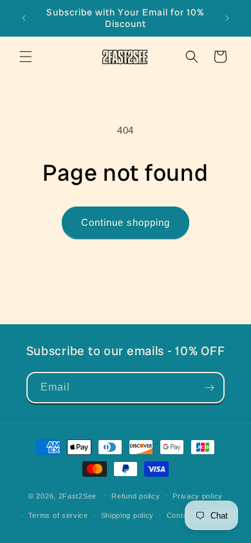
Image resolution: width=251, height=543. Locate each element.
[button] (26, 56)
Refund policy (135, 496)
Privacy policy (197, 496)
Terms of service (58, 515)
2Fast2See (78, 495)
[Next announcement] (227, 18)
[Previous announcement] (24, 18)
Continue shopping (125, 222)
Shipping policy (127, 515)
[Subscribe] (209, 387)
